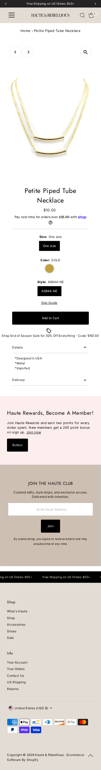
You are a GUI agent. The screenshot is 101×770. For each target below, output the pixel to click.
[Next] (28, 52)
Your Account (17, 662)
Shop (11, 618)
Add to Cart (50, 318)
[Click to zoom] (85, 52)
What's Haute (17, 611)
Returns (13, 689)
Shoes (12, 631)
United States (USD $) (31, 708)
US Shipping (16, 682)
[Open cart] (91, 15)
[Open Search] (82, 15)
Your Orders (16, 669)
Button (17, 445)
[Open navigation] (11, 15)
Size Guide (49, 302)
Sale (10, 638)
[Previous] (15, 52)
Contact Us (15, 676)
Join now (33, 432)
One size (49, 246)
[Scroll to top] (90, 756)
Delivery (18, 380)
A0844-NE (49, 291)
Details (17, 347)
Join (50, 526)
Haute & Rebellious (49, 755)
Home (25, 31)
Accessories (16, 624)
